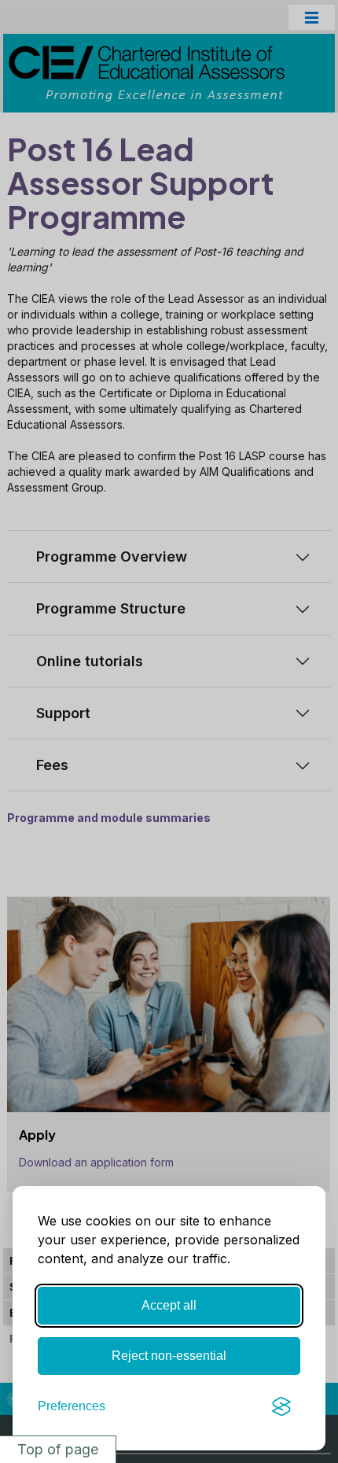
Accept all (169, 1305)
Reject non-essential (169, 1355)
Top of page (57, 1449)
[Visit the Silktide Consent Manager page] (281, 1406)
